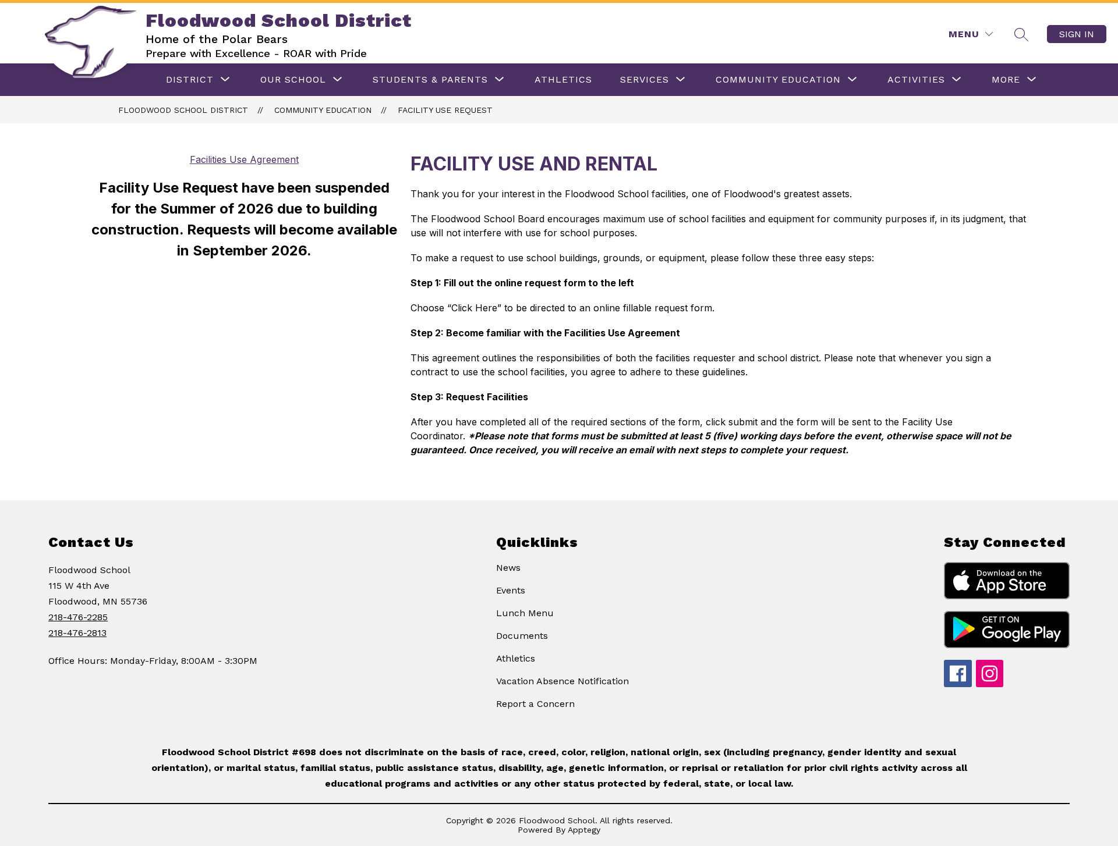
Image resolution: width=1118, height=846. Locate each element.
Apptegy (584, 829)
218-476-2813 (77, 632)
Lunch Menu (525, 612)
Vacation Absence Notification (562, 681)
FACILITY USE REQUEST (445, 110)
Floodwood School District (183, 110)
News (508, 567)
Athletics (515, 658)
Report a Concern (535, 703)
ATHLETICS (563, 79)
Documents (522, 635)
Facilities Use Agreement (244, 159)
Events (510, 590)
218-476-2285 (78, 617)
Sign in (1076, 34)
